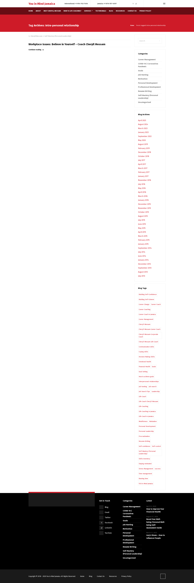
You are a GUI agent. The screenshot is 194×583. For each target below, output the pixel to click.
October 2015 (143, 212)
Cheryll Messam (36, 36)
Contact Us (101, 576)
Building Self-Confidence (148, 294)
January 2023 (143, 132)
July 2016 (141, 184)
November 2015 (144, 208)
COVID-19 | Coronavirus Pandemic (128, 514)
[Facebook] (133, 4)
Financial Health (144, 367)
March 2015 (142, 236)
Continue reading (35, 50)
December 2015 (144, 204)
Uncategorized (144, 102)
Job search (152, 387)
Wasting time (143, 479)
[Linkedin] (136, 4)
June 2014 (142, 256)
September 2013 (144, 268)
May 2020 (142, 140)
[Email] (127, 4)
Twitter (108, 517)
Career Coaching (144, 309)
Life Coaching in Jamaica (147, 411)
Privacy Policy (126, 576)
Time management (145, 474)
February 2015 (144, 240)
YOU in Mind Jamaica (146, 484)
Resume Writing (145, 91)
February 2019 (144, 148)
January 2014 (143, 260)
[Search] (160, 4)
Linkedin (108, 528)
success (158, 469)
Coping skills (143, 352)
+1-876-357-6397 (110, 3)
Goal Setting (143, 372)
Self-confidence (144, 446)
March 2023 (143, 128)
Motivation (143, 79)
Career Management (147, 60)
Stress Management (146, 469)
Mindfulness (143, 421)
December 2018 (144, 152)
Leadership (156, 391)
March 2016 (143, 196)
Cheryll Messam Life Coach (148, 342)
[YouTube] (139, 4)
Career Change (144, 304)
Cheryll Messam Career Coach (149, 329)
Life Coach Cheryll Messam (148, 401)
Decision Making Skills (147, 357)
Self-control (156, 446)
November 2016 (144, 180)
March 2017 (142, 168)
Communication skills (146, 347)
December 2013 (144, 264)
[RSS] (124, 4)
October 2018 (143, 156)
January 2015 (143, 244)
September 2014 (145, 248)
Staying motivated (145, 464)
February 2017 (144, 172)
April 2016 (142, 192)
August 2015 (143, 216)
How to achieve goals (146, 377)
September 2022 (145, 136)
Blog (106, 507)
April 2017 (142, 164)
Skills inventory (144, 459)
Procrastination (144, 436)
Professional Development (149, 87)
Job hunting (143, 387)
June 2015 (142, 224)
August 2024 (143, 124)
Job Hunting (143, 75)
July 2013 (141, 276)
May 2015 (142, 228)
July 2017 (141, 160)
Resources (113, 576)
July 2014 (141, 252)
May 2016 (142, 188)
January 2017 (143, 176)
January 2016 (143, 200)
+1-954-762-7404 (81, 3)
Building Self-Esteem (146, 299)
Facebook (109, 523)
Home (82, 576)
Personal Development (148, 83)
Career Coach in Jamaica (147, 314)
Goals (140, 71)
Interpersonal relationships (149, 382)
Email (107, 512)
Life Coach (142, 397)
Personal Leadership (146, 431)
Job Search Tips (144, 391)
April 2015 (142, 232)
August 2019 (143, 144)
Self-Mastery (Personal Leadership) (57, 36)
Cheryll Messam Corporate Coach (148, 335)
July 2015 (141, 220)
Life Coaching (143, 406)
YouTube (108, 533)
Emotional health (145, 362)
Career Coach (156, 304)
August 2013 (143, 272)
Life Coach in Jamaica (146, 416)
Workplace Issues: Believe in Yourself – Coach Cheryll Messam (67, 44)
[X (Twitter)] (130, 4)
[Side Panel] (163, 3)
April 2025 (142, 120)
